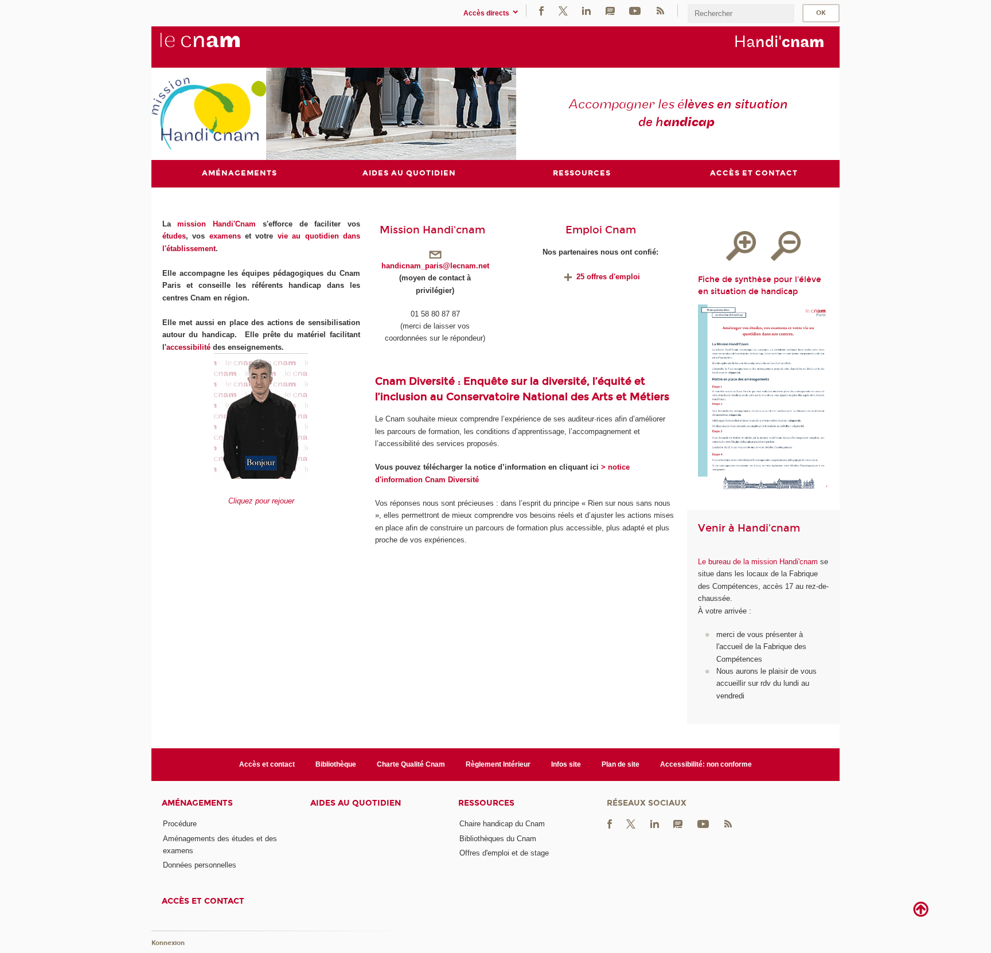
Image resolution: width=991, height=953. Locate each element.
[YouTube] (635, 10)
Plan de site (620, 764)
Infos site (566, 764)
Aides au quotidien (355, 803)
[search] (741, 13)
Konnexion (168, 943)
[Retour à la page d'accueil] (219, 46)
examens (225, 236)
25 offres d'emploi (607, 276)
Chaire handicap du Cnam (502, 823)
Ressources (486, 803)
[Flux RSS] (660, 10)
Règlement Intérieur (498, 764)
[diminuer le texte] (785, 246)
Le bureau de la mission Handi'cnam (758, 561)
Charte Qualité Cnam (411, 764)
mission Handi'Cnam (216, 224)
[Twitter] (563, 10)
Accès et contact (267, 764)
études (174, 236)
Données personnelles (199, 865)
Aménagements (197, 803)
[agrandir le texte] (740, 246)
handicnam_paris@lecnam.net (435, 265)
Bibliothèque (335, 764)
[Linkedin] (586, 10)
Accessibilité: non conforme (706, 764)
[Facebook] (541, 10)
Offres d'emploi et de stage (504, 853)
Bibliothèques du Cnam (497, 838)
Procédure (180, 823)
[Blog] (610, 10)
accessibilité (188, 347)
